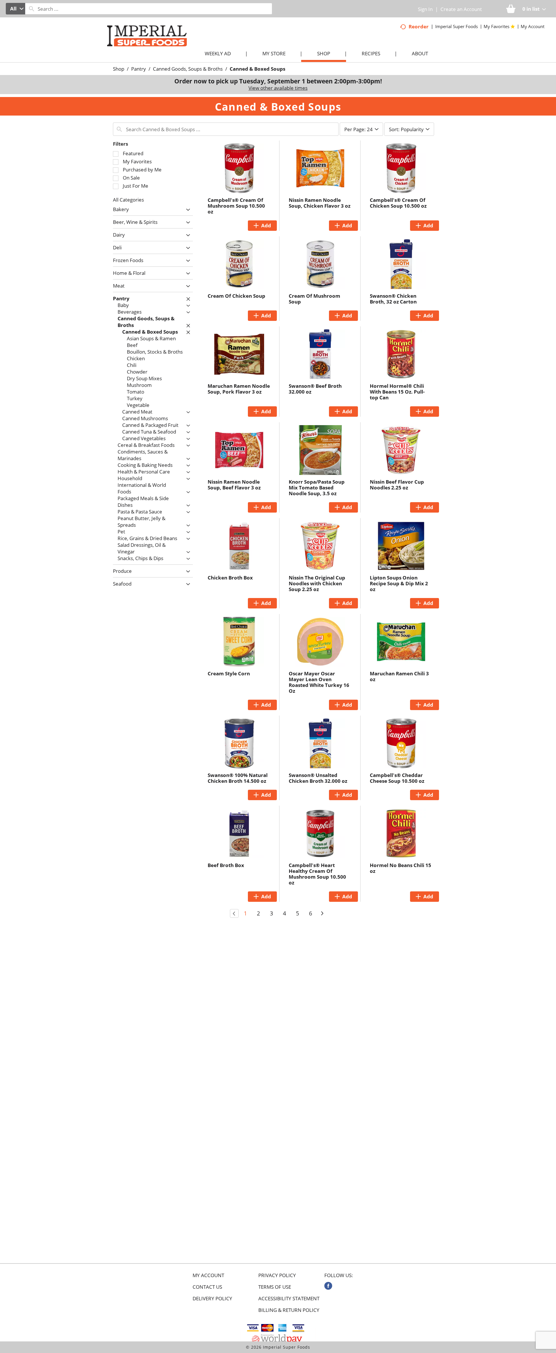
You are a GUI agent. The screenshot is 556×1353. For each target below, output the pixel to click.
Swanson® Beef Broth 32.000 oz (315, 389)
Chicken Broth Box (230, 577)
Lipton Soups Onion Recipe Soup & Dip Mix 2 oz (399, 583)
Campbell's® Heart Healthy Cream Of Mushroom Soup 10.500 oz (317, 874)
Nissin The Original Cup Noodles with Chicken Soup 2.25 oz (317, 583)
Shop (118, 68)
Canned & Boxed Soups (257, 68)
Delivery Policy (212, 1298)
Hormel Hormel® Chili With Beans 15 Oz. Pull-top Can (397, 392)
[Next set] (322, 913)
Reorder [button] (419, 26)
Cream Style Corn (229, 673)
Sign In (425, 9)
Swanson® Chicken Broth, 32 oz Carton (393, 298)
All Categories (128, 199)
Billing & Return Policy (288, 1310)
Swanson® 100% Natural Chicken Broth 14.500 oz (238, 778)
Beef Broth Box (226, 865)
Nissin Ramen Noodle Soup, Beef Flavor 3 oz (234, 484)
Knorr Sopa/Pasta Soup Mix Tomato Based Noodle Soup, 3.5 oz (317, 487)
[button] (186, 210)
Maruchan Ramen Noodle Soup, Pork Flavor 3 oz (239, 389)
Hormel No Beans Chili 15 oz (400, 868)
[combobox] (15, 8)
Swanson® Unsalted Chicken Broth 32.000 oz (318, 778)
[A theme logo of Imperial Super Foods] (153, 46)
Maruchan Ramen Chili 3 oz (399, 676)
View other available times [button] (278, 88)
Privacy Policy (277, 1275)
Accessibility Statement (288, 1298)
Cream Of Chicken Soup (236, 295)
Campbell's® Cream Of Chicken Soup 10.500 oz (398, 203)
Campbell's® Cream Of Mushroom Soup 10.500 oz (236, 206)
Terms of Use (274, 1287)
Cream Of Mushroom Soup (314, 298)
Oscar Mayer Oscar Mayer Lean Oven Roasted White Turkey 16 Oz (319, 682)
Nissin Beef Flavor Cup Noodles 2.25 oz (397, 484)
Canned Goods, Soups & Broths (188, 68)
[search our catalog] (31, 8)
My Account (208, 1275)
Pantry (138, 68)
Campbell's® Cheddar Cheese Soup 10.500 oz (397, 778)
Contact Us (207, 1287)
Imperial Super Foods (456, 26)
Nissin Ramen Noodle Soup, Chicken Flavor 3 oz (319, 203)
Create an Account (461, 9)
